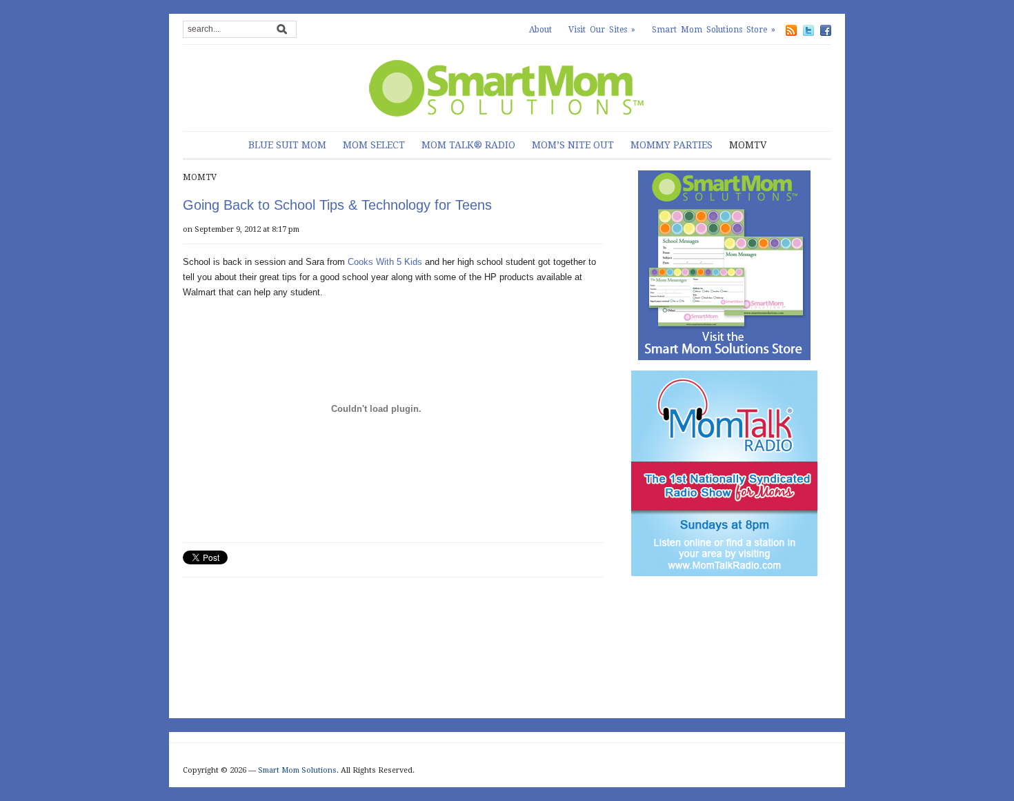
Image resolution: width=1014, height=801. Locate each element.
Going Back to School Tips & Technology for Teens (337, 204)
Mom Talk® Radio (468, 144)
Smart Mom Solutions (297, 770)
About (540, 29)
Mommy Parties (671, 144)
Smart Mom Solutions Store (713, 29)
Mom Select (374, 144)
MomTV (747, 144)
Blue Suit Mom (287, 144)
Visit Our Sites (601, 29)
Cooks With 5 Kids (385, 262)
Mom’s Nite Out (573, 144)
